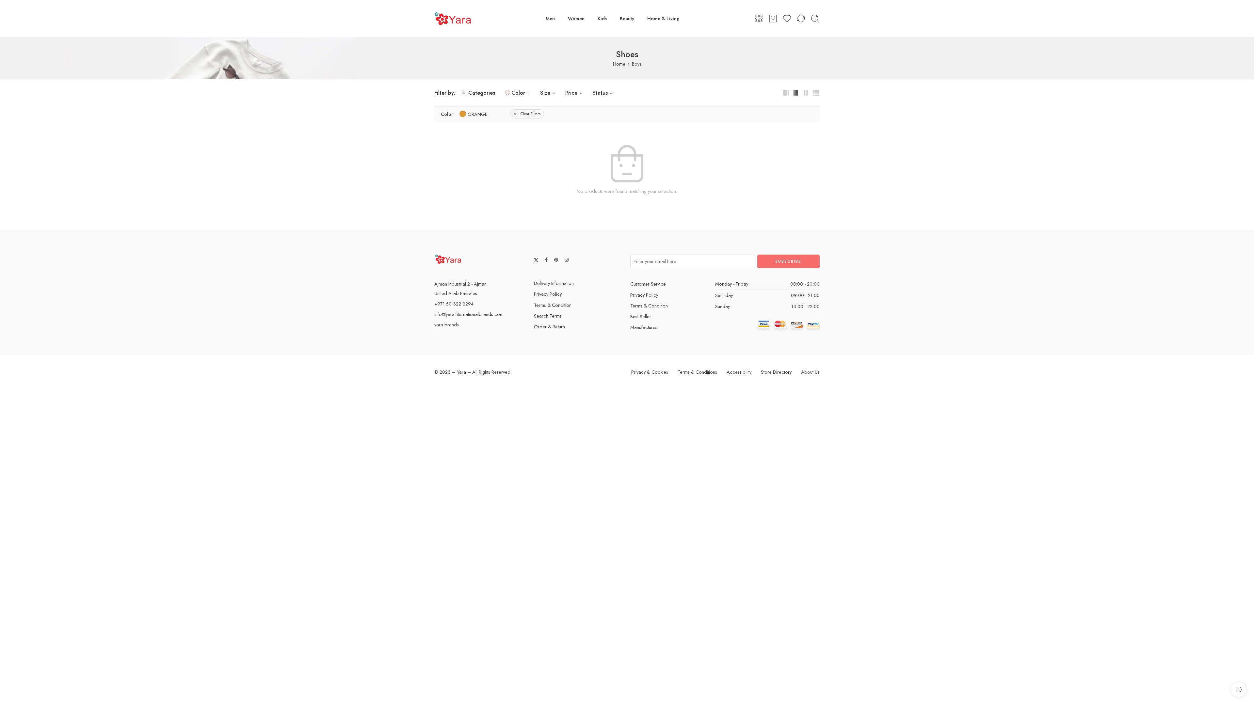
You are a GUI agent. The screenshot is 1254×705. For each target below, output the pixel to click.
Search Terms (548, 315)
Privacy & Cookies (649, 371)
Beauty (627, 18)
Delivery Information (554, 283)
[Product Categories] (759, 18)
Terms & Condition (552, 305)
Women (576, 18)
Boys (636, 63)
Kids (602, 18)
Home (619, 63)
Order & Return (549, 326)
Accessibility (739, 371)
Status (600, 93)
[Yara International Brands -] (452, 18)
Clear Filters (530, 114)
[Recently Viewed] (1238, 689)
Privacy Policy (548, 293)
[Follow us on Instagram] (567, 260)
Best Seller (640, 316)
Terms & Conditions (697, 371)
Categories (481, 93)
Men (550, 18)
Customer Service (648, 283)
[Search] (815, 18)
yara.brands (446, 324)
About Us (810, 371)
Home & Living (663, 18)
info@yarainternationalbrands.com (469, 314)
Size (545, 93)
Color (518, 93)
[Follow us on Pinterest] (556, 260)
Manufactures (643, 327)
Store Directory (776, 371)
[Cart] (773, 18)
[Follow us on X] (536, 260)
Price (571, 93)
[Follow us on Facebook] (546, 260)
